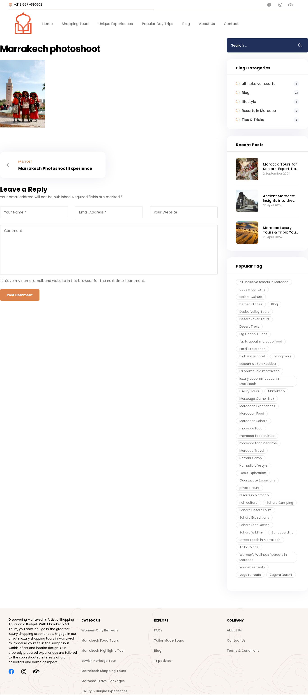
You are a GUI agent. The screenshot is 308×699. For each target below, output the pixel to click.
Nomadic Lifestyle (253, 465)
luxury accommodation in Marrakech (259, 381)
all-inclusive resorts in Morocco (263, 282)
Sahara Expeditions (254, 517)
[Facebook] (11, 671)
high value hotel (252, 356)
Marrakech (276, 391)
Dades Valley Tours (254, 311)
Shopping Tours (75, 23)
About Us (207, 23)
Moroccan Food (251, 413)
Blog (186, 23)
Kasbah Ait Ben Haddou (257, 363)
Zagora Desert (281, 574)
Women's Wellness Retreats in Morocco (263, 557)
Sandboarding (283, 532)
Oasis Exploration (252, 473)
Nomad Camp (250, 458)
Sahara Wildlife (251, 532)
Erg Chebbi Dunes (253, 334)
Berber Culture (250, 297)
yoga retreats (250, 574)
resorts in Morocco (254, 495)
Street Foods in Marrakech (259, 540)
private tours (249, 488)
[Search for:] (259, 45)
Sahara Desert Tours (255, 510)
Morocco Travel (251, 450)
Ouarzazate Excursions (257, 480)
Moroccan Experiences (257, 406)
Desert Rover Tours (254, 319)
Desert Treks (249, 326)
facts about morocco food (260, 341)
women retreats (252, 567)
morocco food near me (258, 443)
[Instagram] (24, 671)
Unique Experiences (115, 23)
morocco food (250, 428)
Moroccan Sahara (253, 421)
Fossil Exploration (252, 349)
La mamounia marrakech (259, 371)
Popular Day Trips (157, 23)
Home (47, 23)
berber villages (250, 304)
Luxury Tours (249, 391)
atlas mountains (252, 289)
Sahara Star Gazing (254, 525)
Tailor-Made (249, 547)
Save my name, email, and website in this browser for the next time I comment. (75, 280)
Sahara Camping (280, 502)
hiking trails (282, 356)
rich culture (248, 502)
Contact (231, 23)
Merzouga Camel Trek (256, 398)
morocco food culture (257, 435)
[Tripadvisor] (36, 671)
